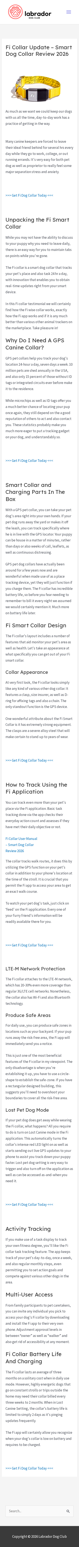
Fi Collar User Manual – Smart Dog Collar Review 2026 (21, 844)
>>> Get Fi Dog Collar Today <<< (29, 195)
